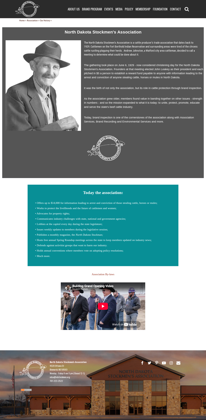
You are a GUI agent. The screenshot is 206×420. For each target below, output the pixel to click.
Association (32, 20)
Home (22, 20)
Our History (45, 20)
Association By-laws (103, 274)
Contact (175, 9)
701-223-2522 (56, 380)
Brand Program (92, 9)
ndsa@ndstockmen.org (60, 377)
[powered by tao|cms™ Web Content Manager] (26, 389)
